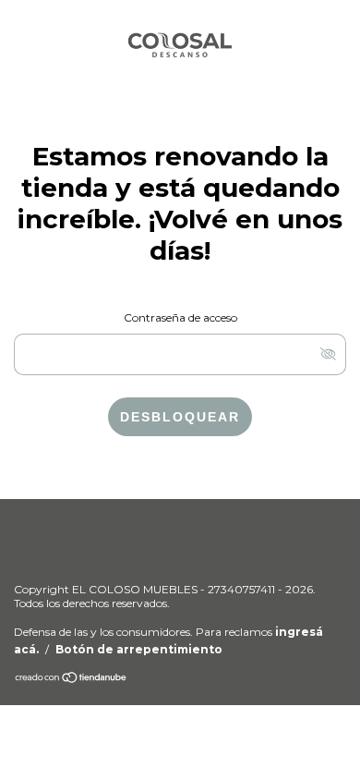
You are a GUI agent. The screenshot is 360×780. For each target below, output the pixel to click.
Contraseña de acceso (180, 317)
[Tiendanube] (71, 680)
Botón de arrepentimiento (138, 649)
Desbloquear (180, 416)
